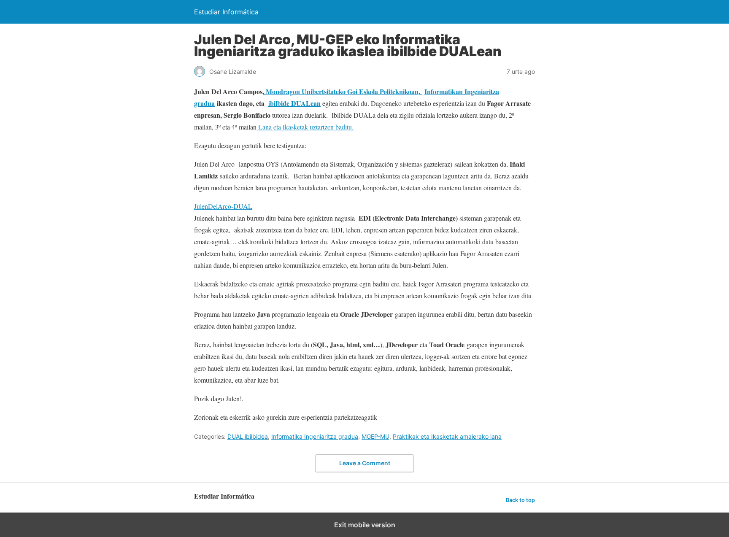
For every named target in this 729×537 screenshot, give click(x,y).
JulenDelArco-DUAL (223, 206)
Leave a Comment (364, 463)
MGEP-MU (375, 436)
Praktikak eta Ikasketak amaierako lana (447, 436)
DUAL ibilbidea (247, 436)
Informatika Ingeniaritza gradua (314, 436)
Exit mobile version (364, 525)
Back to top (520, 500)
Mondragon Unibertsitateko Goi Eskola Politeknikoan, (343, 91)
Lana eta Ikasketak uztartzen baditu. (305, 126)
